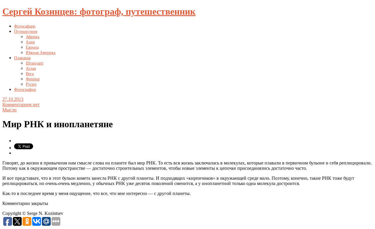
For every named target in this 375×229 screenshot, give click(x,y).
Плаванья (22, 58)
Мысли (9, 109)
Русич (31, 84)
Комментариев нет (21, 104)
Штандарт (34, 63)
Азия (30, 42)
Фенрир (33, 79)
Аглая (31, 68)
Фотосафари (24, 26)
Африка (32, 37)
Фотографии (25, 89)
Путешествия (25, 31)
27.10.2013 (12, 99)
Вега (30, 74)
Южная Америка (40, 52)
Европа (32, 47)
